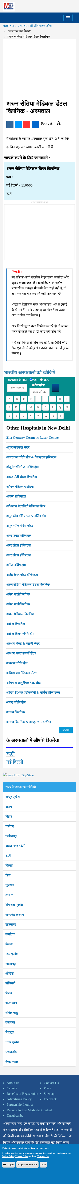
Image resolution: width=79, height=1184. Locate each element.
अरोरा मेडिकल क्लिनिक (20, 614)
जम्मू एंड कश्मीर (14, 914)
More (66, 730)
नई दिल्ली (14, 762)
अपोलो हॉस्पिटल (16, 496)
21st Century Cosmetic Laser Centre (32, 437)
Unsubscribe (15, 1115)
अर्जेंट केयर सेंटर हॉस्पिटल (22, 574)
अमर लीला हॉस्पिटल (18, 545)
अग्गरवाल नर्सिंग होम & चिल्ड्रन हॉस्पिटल (31, 457)
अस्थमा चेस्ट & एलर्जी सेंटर (23, 643)
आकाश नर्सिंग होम (16, 663)
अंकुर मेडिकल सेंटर (17, 447)
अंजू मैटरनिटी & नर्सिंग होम (22, 467)
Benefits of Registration (22, 1093)
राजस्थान (11, 1003)
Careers (12, 1088)
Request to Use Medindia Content (29, 1110)
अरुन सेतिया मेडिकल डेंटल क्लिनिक (28, 584)
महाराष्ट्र (10, 963)
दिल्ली (9, 865)
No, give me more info (27, 1164)
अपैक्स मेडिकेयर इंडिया (20, 486)
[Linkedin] (35, 124)
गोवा (8, 875)
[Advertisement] (39, 70)
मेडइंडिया (8, 26)
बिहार (8, 816)
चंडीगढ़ (9, 826)
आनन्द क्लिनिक (15, 712)
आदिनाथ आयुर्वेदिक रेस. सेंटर (23, 682)
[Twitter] (18, 124)
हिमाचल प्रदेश (14, 904)
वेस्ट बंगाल (11, 1061)
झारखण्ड (10, 924)
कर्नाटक (10, 934)
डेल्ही (10, 753)
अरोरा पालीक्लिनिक (18, 594)
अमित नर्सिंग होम (16, 565)
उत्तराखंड (11, 1052)
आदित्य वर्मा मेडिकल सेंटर (21, 673)
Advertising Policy (19, 1099)
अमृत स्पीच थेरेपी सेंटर (19, 525)
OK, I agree (8, 1164)
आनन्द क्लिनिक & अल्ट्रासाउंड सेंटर (28, 722)
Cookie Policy (8, 1156)
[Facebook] (9, 124)
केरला (9, 944)
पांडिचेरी (10, 983)
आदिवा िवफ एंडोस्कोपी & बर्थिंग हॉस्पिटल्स (33, 692)
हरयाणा (9, 895)
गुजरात (9, 885)
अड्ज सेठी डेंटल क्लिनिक (21, 477)
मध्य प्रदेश (11, 954)
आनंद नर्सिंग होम (15, 702)
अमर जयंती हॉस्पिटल (18, 535)
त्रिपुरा (9, 1032)
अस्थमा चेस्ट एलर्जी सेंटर (21, 653)
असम (8, 806)
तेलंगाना (10, 1022)
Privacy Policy (21, 1156)
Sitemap (49, 1093)
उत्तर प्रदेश (12, 1042)
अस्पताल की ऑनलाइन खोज (35, 26)
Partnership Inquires (20, 1104)
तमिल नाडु (11, 1012)
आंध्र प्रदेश (12, 797)
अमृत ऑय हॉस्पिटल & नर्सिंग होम (26, 516)
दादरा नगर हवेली (15, 846)
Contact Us (51, 1083)
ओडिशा (9, 973)
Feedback (50, 1099)
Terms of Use (43, 1156)
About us (13, 1083)
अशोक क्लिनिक (15, 623)
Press (47, 1088)
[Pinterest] (26, 124)
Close (43, 1164)
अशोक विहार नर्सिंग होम (20, 633)
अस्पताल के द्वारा (17, 380)
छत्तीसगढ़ (11, 836)
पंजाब (8, 993)
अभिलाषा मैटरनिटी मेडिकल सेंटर (25, 506)
